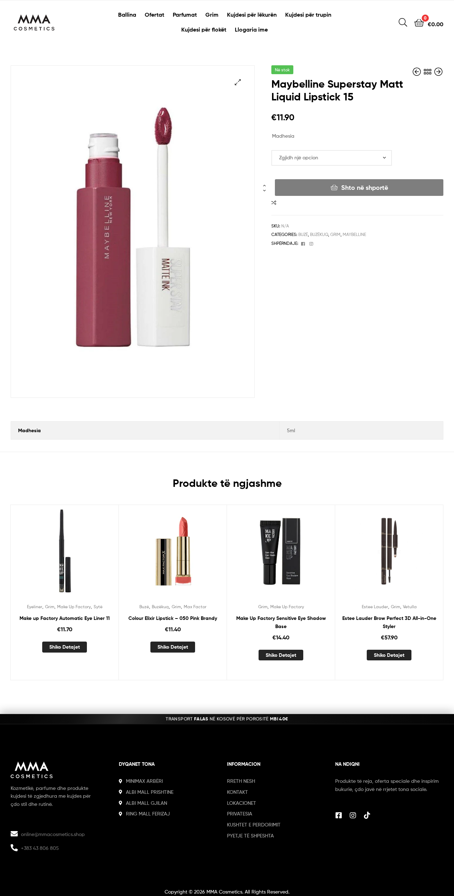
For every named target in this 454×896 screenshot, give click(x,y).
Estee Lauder (375, 606)
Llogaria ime (251, 29)
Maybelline (354, 234)
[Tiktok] (367, 815)
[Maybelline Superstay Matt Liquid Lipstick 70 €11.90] (438, 72)
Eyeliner (34, 606)
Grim (211, 14)
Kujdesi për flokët (203, 29)
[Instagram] (352, 815)
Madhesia (283, 136)
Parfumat (185, 14)
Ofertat (154, 14)
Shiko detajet (64, 647)
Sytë (98, 606)
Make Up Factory (74, 606)
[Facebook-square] (338, 815)
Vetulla (410, 606)
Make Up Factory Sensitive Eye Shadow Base (281, 622)
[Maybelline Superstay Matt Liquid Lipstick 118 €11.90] (417, 72)
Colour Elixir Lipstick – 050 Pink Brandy (172, 618)
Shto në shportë (364, 187)
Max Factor (195, 606)
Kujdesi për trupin (308, 14)
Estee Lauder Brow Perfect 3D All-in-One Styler (389, 622)
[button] (238, 82)
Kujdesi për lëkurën (252, 14)
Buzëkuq (319, 234)
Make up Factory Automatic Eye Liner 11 (65, 618)
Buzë (303, 234)
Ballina (127, 14)
